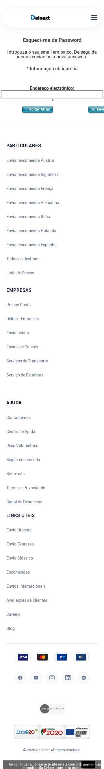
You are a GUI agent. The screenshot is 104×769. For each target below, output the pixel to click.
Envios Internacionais (26, 586)
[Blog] (84, 677)
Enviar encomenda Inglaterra (32, 174)
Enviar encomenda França (29, 189)
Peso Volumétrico (22, 446)
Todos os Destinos (22, 259)
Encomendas (18, 572)
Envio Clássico (19, 558)
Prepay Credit (18, 305)
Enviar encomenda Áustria (30, 160)
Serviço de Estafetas (24, 375)
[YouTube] (36, 677)
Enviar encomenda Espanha (31, 245)
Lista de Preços (20, 273)
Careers (13, 614)
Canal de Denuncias (24, 502)
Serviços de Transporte (27, 361)
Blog (10, 628)
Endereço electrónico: (52, 88)
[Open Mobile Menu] (94, 17)
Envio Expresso (20, 544)
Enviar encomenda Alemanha (32, 203)
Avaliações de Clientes (26, 600)
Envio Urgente (18, 530)
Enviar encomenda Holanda (31, 231)
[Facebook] (20, 677)
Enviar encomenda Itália (28, 217)
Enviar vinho (17, 333)
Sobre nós (15, 474)
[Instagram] (52, 677)
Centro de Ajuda (20, 432)
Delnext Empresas (22, 319)
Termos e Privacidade (25, 488)
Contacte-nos (18, 417)
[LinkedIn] (68, 677)
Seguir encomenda (23, 460)
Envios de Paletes (22, 347)
